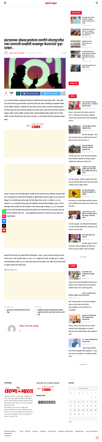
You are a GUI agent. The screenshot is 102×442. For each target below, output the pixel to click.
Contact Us (35, 431)
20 (83, 410)
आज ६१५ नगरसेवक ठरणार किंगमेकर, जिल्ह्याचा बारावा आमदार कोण (82, 294)
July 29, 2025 (86, 220)
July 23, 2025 (86, 239)
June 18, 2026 (86, 278)
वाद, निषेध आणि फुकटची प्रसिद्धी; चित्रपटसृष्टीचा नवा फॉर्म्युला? (89, 192)
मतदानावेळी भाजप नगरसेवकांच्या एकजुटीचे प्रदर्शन (88, 274)
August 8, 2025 (87, 175)
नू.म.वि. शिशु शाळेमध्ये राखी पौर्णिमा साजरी (89, 66)
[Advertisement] (35, 24)
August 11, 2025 (87, 152)
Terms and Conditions (92, 431)
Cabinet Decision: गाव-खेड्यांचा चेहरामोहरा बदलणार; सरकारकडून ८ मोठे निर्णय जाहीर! (89, 214)
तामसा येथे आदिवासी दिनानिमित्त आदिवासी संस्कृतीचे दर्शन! (87, 147)
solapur (39, 53)
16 (95, 406)
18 (74, 410)
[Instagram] (4, 216)
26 (79, 414)
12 (78, 406)
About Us (27, 431)
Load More (83, 257)
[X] (4, 226)
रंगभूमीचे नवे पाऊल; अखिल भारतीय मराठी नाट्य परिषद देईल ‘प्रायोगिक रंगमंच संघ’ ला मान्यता (89, 170)
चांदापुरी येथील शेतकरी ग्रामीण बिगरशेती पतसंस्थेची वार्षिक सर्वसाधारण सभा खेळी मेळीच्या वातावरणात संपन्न (89, 55)
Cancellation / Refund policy (65, 431)
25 (74, 414)
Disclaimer (43, 431)
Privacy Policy (52, 431)
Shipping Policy (79, 431)
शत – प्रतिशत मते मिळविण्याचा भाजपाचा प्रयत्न (90, 340)
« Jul (70, 422)
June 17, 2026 (73, 298)
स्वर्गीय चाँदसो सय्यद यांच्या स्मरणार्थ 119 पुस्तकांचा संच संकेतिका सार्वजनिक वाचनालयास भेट (88, 32)
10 (70, 406)
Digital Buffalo (8, 433)
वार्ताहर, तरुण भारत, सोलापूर (17, 53)
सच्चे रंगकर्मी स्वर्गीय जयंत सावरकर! (88, 236)
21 (87, 410)
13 (83, 406)
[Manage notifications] (97, 437)
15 (91, 406)
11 (74, 406)
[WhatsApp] (4, 212)
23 (95, 410)
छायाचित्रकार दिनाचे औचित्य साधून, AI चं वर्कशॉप (87, 43)
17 (70, 410)
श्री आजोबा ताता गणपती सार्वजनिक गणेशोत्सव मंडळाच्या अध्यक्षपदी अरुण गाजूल (88, 20)
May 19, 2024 (31, 53)
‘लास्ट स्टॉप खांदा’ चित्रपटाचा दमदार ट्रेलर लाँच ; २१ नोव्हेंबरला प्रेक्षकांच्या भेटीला (90, 104)
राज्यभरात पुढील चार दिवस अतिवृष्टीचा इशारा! (89, 127)
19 (78, 410)
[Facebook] (4, 221)
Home (21, 431)
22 (91, 410)
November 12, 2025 (88, 108)
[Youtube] (4, 230)
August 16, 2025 (87, 131)
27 (83, 414)
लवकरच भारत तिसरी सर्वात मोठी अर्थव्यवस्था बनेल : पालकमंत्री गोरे (89, 317)
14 (87, 406)
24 (70, 414)
